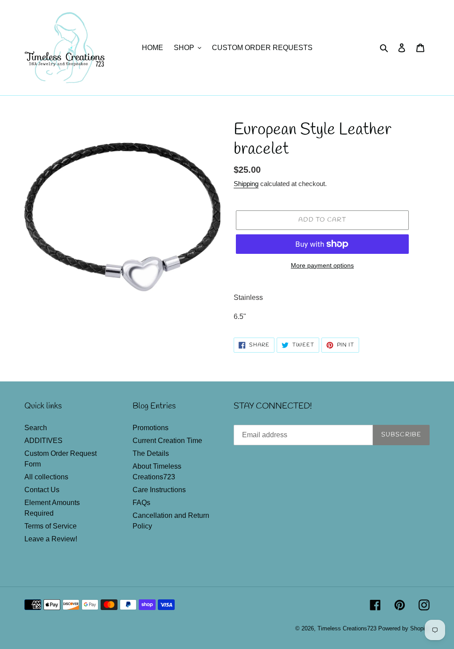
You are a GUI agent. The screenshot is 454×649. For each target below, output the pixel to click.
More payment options (322, 265)
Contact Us (41, 490)
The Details (151, 453)
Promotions (150, 427)
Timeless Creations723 (346, 628)
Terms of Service (50, 526)
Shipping (246, 183)
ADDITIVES (43, 440)
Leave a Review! (50, 539)
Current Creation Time (167, 440)
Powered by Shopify (404, 628)
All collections (46, 477)
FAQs (141, 502)
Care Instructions (159, 490)
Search (35, 427)
